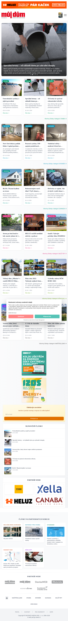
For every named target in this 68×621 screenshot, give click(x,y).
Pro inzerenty (40, 612)
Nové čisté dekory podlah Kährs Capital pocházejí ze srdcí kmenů (11, 146)
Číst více (5, 113)
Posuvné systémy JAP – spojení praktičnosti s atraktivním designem (33, 146)
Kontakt (27, 612)
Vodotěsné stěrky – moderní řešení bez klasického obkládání (55, 146)
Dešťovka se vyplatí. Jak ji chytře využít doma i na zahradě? (56, 191)
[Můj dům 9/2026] (60, 15)
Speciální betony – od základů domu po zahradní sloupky (32, 101)
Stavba (28, 598)
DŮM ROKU (34, 604)
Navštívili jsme (17, 598)
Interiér (38, 598)
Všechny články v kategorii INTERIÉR (54, 163)
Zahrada (48, 598)
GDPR (51, 612)
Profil (17, 612)
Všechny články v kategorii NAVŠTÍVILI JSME (52, 343)
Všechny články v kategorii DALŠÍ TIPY (54, 253)
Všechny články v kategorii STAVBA (55, 119)
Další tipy (58, 598)
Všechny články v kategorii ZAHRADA (54, 208)
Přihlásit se (34, 419)
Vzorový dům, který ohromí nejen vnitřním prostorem (10, 326)
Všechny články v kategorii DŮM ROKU (53, 298)
